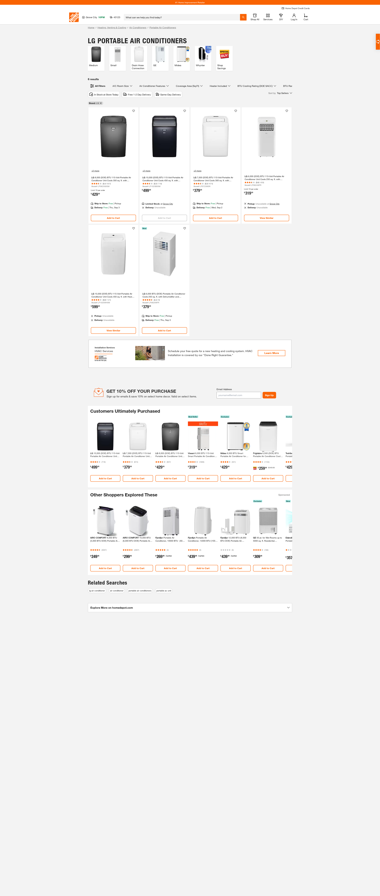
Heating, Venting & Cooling (112, 27)
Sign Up (269, 395)
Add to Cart (113, 217)
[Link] (113, 165)
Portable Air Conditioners (162, 27)
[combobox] (182, 17)
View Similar (266, 217)
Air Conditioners (137, 27)
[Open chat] (378, 42)
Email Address (224, 389)
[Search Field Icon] (243, 17)
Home (91, 27)
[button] (280, 93)
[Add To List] (133, 111)
